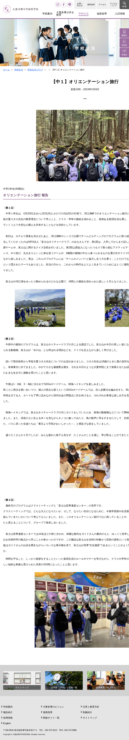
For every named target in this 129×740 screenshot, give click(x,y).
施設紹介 (8, 712)
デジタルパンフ (114, 5)
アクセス (102, 4)
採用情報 (8, 718)
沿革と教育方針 (91, 707)
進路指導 (47, 712)
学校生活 (18, 69)
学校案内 (8, 707)
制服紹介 (87, 712)
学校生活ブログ (35, 69)
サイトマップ (90, 718)
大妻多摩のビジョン (53, 707)
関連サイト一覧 (51, 718)
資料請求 (91, 4)
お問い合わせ (80, 5)
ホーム (6, 69)
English (7, 723)
